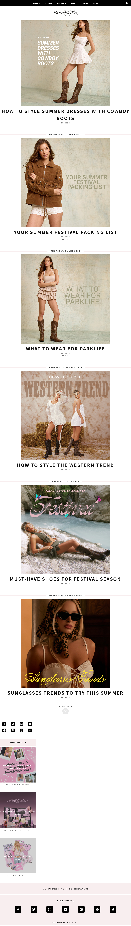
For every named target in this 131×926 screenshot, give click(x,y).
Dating (85, 3)
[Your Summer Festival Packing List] (65, 183)
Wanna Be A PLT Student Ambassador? (18, 767)
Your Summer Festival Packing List (65, 232)
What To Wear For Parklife (65, 348)
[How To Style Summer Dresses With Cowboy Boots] (65, 62)
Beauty (48, 3)
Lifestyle (61, 3)
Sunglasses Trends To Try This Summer (65, 692)
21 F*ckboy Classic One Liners (18, 858)
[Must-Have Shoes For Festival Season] (65, 530)
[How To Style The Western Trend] (65, 416)
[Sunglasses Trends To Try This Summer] (65, 644)
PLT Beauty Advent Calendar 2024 (17, 812)
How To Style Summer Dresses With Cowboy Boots (66, 114)
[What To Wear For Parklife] (65, 299)
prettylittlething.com (70, 888)
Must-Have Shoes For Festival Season (65, 578)
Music (74, 3)
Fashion (36, 3)
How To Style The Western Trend (65, 465)
